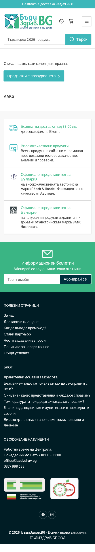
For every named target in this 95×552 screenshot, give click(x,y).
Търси (81, 39)
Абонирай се (75, 279)
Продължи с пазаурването (31, 75)
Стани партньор (17, 334)
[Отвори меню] (86, 21)
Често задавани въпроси (25, 340)
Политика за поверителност (27, 346)
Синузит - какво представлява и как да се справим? (47, 395)
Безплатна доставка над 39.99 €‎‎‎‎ (47, 4)
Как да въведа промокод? (25, 327)
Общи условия (16, 353)
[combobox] (47, 39)
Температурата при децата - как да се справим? (44, 401)
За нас (9, 315)
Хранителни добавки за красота (30, 377)
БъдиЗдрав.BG (33, 532)
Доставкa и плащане (21, 321)
